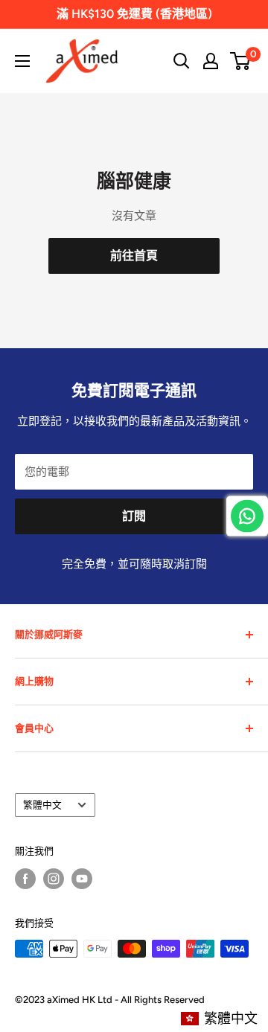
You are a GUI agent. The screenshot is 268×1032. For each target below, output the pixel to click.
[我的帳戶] (210, 61)
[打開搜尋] (181, 61)
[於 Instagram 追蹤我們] (53, 878)
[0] (241, 61)
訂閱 (134, 516)
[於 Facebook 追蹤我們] (25, 878)
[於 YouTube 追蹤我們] (81, 878)
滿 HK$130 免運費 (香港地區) (134, 14)
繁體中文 (42, 804)
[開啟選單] (22, 61)
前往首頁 (134, 256)
